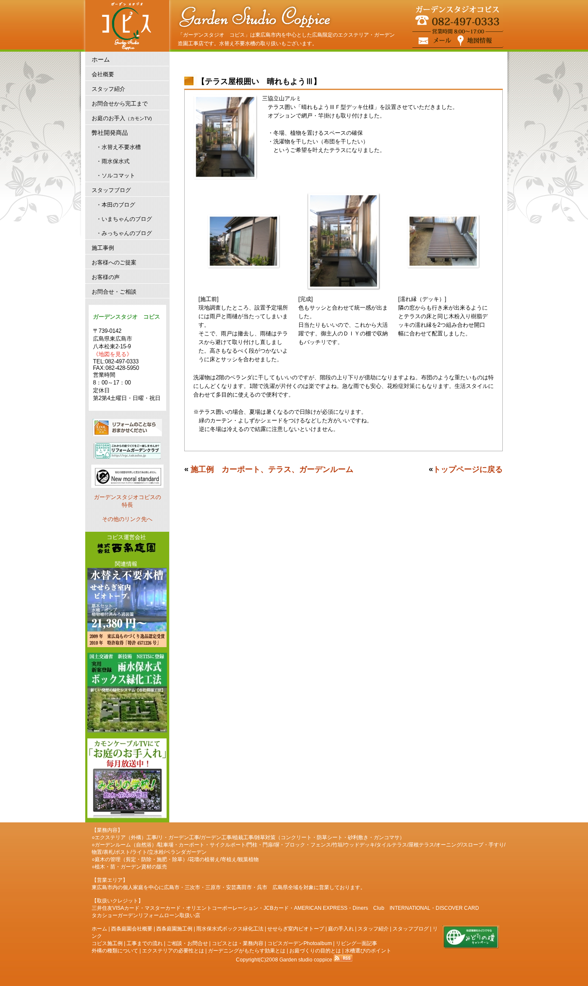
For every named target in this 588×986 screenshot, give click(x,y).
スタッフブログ (411, 929)
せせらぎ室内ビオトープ (295, 929)
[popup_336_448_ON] (225, 178)
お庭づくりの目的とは (315, 951)
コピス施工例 (107, 943)
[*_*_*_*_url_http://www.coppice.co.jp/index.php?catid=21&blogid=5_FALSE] (126, 779)
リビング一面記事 (356, 943)
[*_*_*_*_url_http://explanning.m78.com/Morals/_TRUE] (127, 486)
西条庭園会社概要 (131, 929)
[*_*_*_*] (126, 548)
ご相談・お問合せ (187, 943)
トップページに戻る (468, 469)
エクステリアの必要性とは (173, 951)
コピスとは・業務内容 (237, 943)
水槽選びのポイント (368, 951)
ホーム (99, 929)
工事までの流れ (145, 943)
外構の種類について (115, 951)
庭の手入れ (341, 929)
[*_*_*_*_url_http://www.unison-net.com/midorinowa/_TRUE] (471, 947)
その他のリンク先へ (127, 519)
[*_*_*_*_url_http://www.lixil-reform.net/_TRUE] (127, 428)
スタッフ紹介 (373, 929)
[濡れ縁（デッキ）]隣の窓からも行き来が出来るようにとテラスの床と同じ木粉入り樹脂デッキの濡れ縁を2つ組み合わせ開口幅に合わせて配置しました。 (443, 316)
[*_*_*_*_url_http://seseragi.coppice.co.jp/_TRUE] (126, 608)
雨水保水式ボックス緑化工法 (229, 929)
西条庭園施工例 (174, 929)
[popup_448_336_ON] (244, 267)
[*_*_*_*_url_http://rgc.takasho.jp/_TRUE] (127, 451)
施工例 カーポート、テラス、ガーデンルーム (272, 469)
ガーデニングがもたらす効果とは (246, 951)
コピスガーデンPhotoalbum (299, 943)
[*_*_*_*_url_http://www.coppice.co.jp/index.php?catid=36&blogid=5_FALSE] (126, 693)
